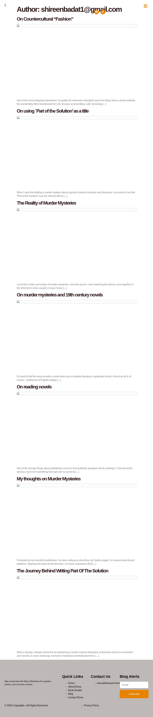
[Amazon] (103, 12)
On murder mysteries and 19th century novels (60, 294)
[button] (146, 6)
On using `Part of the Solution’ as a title (52, 111)
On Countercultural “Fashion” (45, 19)
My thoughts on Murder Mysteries (48, 478)
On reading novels (34, 386)
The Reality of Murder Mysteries (46, 203)
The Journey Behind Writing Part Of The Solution (62, 570)
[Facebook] (96, 12)
